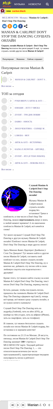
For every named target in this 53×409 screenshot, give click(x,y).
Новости (34, 4)
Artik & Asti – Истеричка (28, 142)
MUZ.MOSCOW (10, 17)
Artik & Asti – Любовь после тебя (33, 163)
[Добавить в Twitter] (15, 26)
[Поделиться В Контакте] (4, 26)
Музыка (19, 4)
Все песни (6, 86)
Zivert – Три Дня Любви (27, 115)
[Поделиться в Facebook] (20, 26)
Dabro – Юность (23, 122)
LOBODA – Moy (22, 135)
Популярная (8, 59)
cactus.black (19, 11)
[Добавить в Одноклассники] (9, 26)
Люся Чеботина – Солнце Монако (33, 129)
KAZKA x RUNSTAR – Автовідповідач (34, 149)
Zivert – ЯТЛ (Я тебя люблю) (30, 156)
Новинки (20, 59)
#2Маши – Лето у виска (27, 108)
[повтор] (44, 405)
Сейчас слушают (34, 59)
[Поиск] (47, 4)
